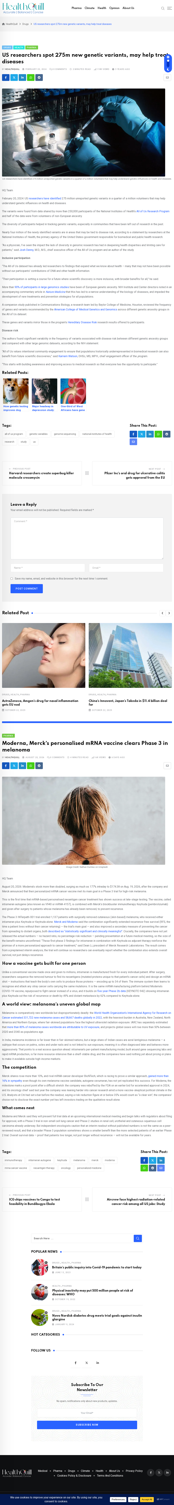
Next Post (155, 469)
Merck (95, 1160)
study (24, 441)
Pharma (77, 8)
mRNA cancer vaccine (16, 1168)
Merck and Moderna (65, 921)
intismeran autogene (40, 1160)
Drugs (6, 694)
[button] (162, 613)
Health (102, 8)
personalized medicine (89, 1168)
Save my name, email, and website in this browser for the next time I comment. (61, 578)
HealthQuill (12, 69)
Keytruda (62, 1160)
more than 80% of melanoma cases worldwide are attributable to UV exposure (53, 1027)
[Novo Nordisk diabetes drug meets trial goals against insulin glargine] (39, 1317)
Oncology (66, 1168)
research (9, 441)
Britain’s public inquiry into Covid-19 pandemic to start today (97, 1267)
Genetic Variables (38, 434)
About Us (128, 8)
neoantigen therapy (44, 1168)
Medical (42, 1471)
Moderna (110, 1160)
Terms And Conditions (110, 1475)
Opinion (114, 8)
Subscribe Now (87, 1424)
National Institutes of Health (97, 434)
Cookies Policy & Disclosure (74, 1475)
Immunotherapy (13, 1160)
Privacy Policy (134, 1471)
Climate (89, 8)
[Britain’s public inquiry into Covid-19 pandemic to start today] (39, 1267)
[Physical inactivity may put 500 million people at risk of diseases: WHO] (39, 1292)
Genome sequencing (65, 434)
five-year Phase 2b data (111, 991)
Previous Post (22, 469)
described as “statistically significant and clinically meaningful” (85, 931)
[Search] (163, 8)
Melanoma (79, 1160)
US (34, 441)
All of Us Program (14, 434)
